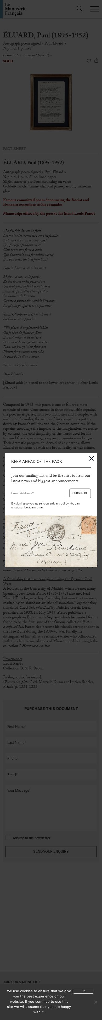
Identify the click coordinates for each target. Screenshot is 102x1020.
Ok (84, 991)
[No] (95, 1002)
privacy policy (59, 504)
